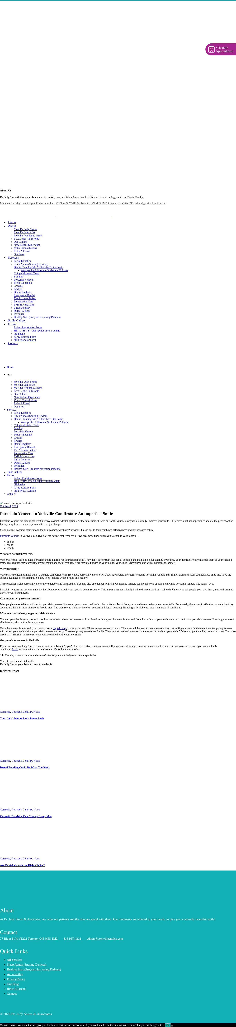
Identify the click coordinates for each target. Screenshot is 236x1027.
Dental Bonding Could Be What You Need (24, 767)
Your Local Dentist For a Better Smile (22, 718)
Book (15, 649)
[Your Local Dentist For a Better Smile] (26, 708)
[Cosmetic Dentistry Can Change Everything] (26, 806)
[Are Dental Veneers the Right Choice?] (26, 855)
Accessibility (15, 974)
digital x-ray (60, 628)
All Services (14, 959)
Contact (12, 993)
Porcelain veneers (10, 535)
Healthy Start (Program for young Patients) (34, 969)
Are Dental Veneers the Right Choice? (22, 865)
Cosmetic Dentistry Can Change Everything (26, 816)
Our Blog (13, 984)
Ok (167, 1025)
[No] (172, 1025)
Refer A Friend (16, 988)
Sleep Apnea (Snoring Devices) (26, 964)
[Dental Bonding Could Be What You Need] (23, 757)
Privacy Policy (16, 979)
